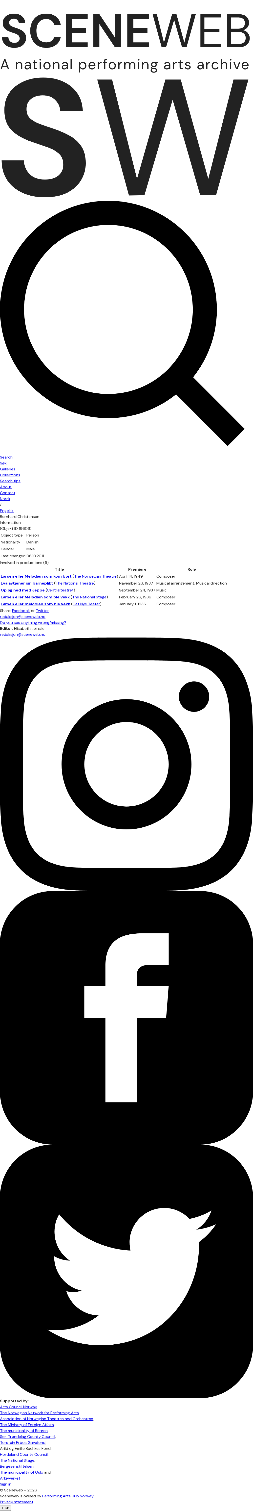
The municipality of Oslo (21, 1472)
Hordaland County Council (24, 1454)
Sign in (5, 1484)
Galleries (7, 469)
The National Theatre (75, 583)
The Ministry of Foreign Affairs (27, 1424)
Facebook (21, 610)
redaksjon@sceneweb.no (22, 616)
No (5, 498)
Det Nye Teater (86, 604)
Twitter (42, 610)
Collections (10, 475)
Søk (3, 463)
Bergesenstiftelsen (17, 1466)
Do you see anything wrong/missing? (33, 622)
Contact (7, 492)
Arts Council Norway (18, 1406)
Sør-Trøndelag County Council (27, 1436)
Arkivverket (10, 1478)
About (6, 486)
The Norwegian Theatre (95, 576)
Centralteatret (60, 590)
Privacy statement (16, 1502)
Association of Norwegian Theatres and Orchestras (46, 1418)
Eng (7, 510)
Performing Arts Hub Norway (68, 1496)
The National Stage (89, 597)
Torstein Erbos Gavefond (22, 1442)
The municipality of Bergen (24, 1430)
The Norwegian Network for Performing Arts (39, 1412)
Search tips (10, 481)
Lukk (5, 1508)
